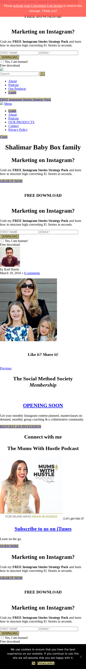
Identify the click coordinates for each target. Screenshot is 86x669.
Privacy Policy (18, 129)
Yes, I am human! (16, 61)
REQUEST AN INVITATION (20, 426)
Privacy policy (45, 663)
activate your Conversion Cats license (38, 6)
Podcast (13, 85)
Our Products (17, 88)
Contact (13, 126)
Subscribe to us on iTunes (43, 528)
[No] (81, 657)
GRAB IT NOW (11, 181)
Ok (33, 663)
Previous (5, 368)
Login (12, 92)
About (12, 81)
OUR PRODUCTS (21, 122)
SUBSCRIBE (9, 546)
